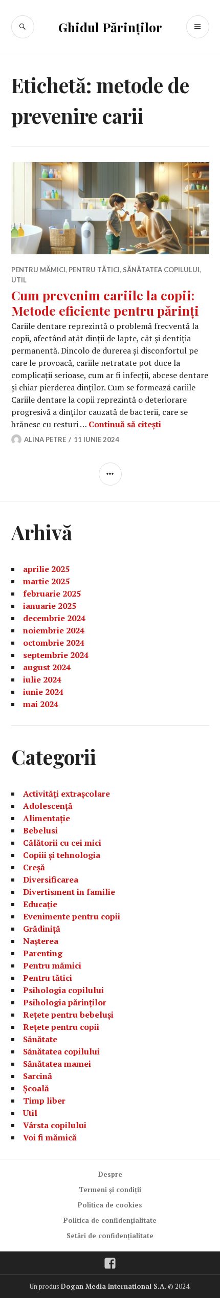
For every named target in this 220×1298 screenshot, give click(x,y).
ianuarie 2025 (49, 605)
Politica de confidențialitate (110, 1220)
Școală (36, 1088)
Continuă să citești (125, 424)
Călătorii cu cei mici (62, 842)
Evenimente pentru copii (71, 916)
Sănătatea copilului (161, 270)
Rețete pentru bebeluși (68, 1014)
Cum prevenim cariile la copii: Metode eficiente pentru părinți (105, 303)
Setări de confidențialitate (110, 1235)
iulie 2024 (42, 679)
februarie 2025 (52, 593)
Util (19, 280)
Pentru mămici (38, 270)
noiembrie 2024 (53, 630)
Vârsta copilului (54, 1125)
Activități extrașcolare (66, 793)
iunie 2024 (43, 691)
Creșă (34, 867)
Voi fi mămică (50, 1137)
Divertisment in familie (69, 891)
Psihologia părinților (64, 1002)
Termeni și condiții (110, 1189)
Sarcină (37, 1076)
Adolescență (48, 805)
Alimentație (46, 818)
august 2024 (47, 667)
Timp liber (44, 1100)
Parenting (42, 953)
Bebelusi (40, 830)
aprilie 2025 (46, 569)
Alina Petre (45, 439)
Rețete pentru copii (61, 1026)
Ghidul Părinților (110, 26)
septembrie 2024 (56, 655)
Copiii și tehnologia (61, 855)
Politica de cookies (110, 1204)
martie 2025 (46, 581)
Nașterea (40, 941)
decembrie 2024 (54, 618)
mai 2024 (40, 704)
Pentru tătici (94, 270)
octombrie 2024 (53, 642)
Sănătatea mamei (57, 1063)
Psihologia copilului (63, 990)
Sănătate (40, 1039)
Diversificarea (50, 879)
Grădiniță (41, 928)
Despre (110, 1174)
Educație (40, 904)
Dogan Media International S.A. (113, 1286)
